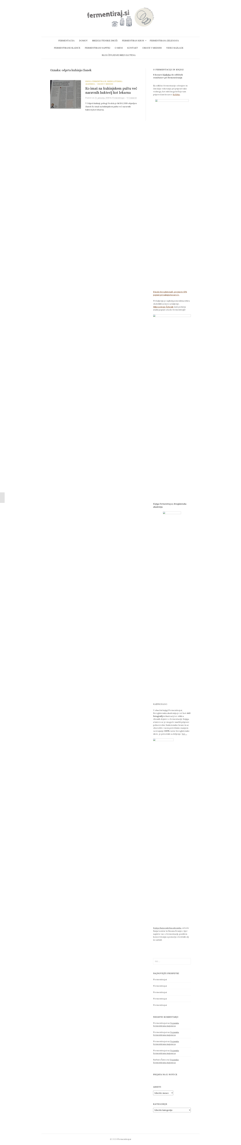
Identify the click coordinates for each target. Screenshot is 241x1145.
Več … (184, 734)
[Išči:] (197, 40)
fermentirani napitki (97, 47)
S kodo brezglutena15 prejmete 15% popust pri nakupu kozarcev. (170, 293)
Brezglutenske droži (104, 40)
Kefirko (167, 74)
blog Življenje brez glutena (119, 55)
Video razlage (174, 47)
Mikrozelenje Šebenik (163, 307)
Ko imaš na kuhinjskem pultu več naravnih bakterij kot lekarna (111, 90)
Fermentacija (66, 40)
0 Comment (132, 98)
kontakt (132, 47)
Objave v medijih (152, 47)
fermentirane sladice (67, 47)
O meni (119, 47)
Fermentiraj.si (160, 979)
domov (83, 40)
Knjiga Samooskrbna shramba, (167, 928)
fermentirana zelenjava (164, 40)
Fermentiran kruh (133, 40)
